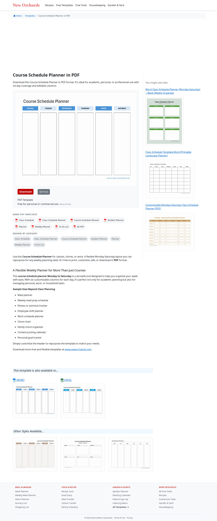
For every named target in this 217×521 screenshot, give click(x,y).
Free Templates (64, 5)
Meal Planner (21, 491)
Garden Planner (120, 491)
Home (19, 15)
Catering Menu (120, 503)
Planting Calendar (121, 495)
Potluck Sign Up (120, 499)
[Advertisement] (108, 43)
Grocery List (21, 503)
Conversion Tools (167, 499)
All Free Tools (165, 491)
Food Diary (67, 495)
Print (45, 191)
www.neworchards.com (78, 349)
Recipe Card (68, 491)
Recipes (49, 5)
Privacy (130, 518)
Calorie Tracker (69, 503)
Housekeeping (97, 5)
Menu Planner (22, 499)
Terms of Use (65, 204)
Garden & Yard (116, 5)
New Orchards (26, 5)
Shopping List (22, 507)
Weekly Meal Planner (25, 495)
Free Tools (81, 5)
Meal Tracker (68, 499)
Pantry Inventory (70, 507)
